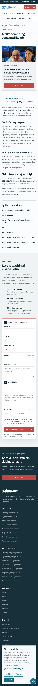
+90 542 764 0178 (8, 14)
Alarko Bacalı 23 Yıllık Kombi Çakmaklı (16, 210)
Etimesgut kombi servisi (10, 513)
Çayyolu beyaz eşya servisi (11, 577)
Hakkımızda (6, 624)
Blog (29, 18)
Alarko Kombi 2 (7, 232)
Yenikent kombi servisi (9, 541)
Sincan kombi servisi (9, 521)
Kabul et (8, 680)
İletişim (4, 632)
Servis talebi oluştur (19, 85)
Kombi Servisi (7, 508)
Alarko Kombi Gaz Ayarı (10, 247)
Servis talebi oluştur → (28, 2)
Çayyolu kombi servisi (9, 537)
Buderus (5, 609)
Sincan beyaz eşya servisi (11, 561)
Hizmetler (20, 13)
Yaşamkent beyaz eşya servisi (12, 569)
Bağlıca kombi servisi (9, 533)
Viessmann (5, 605)
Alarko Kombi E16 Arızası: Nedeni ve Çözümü (18, 242)
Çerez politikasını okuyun (13, 669)
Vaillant (4, 601)
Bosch (4, 596)
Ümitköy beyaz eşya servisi (11, 565)
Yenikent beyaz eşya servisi (11, 581)
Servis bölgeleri (31, 13)
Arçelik (4, 592)
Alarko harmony (7, 215)
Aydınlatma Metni (13, 419)
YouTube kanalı (7, 636)
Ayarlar (19, 674)
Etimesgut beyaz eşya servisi (12, 553)
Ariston (4, 613)
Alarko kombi (6, 227)
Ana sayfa (5, 25)
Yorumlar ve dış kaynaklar (10, 628)
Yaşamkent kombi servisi (10, 529)
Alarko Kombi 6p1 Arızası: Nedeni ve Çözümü (18, 237)
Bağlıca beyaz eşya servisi (11, 573)
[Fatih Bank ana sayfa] (9, 7)
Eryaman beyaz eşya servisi (11, 557)
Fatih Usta (22, 18)
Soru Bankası (11, 18)
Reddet (8, 674)
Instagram (5, 640)
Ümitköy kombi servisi (9, 525)
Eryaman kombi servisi (9, 517)
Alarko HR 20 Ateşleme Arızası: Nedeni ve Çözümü (17, 221)
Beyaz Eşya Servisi (9, 548)
